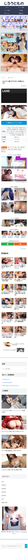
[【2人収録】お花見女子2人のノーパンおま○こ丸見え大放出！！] (7, 207)
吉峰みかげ (5, 149)
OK (26, 545)
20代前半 (5, 147)
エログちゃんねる (7, 382)
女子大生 (11, 149)
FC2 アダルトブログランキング (11, 385)
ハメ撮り (18, 147)
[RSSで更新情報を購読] (20, 244)
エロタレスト (6, 379)
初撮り (23, 147)
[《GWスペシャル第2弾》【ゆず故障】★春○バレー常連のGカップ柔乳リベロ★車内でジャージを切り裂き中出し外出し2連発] (20, 194)
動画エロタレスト (23, 29)
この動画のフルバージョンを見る (14, 122)
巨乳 (16, 149)
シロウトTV (11, 147)
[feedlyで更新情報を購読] (7, 244)
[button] (25, 369)
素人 (21, 149)
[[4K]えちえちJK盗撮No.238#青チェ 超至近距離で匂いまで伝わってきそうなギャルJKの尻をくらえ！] (20, 207)
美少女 (4, 151)
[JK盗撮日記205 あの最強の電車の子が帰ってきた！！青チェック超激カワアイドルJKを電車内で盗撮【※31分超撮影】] (7, 194)
